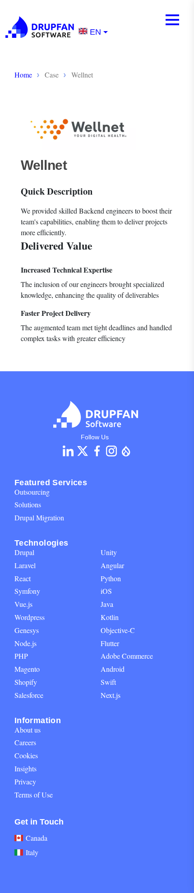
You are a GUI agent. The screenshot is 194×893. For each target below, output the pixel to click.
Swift (108, 682)
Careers (25, 742)
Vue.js (23, 604)
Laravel (25, 565)
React (22, 578)
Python (111, 578)
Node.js (25, 643)
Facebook (97, 451)
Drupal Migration (39, 517)
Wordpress (29, 617)
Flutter (110, 643)
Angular (112, 565)
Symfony (27, 591)
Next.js (110, 695)
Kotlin (110, 617)
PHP (21, 656)
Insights (25, 768)
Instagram (111, 451)
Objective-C (118, 630)
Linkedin (68, 451)
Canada (36, 838)
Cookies (26, 755)
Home (23, 74)
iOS (106, 591)
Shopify (25, 682)
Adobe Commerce (127, 656)
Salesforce (28, 695)
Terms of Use (33, 794)
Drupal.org (125, 451)
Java (107, 604)
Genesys (26, 630)
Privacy (25, 781)
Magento (27, 669)
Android (113, 669)
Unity (109, 552)
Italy (32, 852)
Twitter (82, 451)
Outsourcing (32, 492)
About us (27, 729)
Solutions (27, 504)
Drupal (24, 552)
